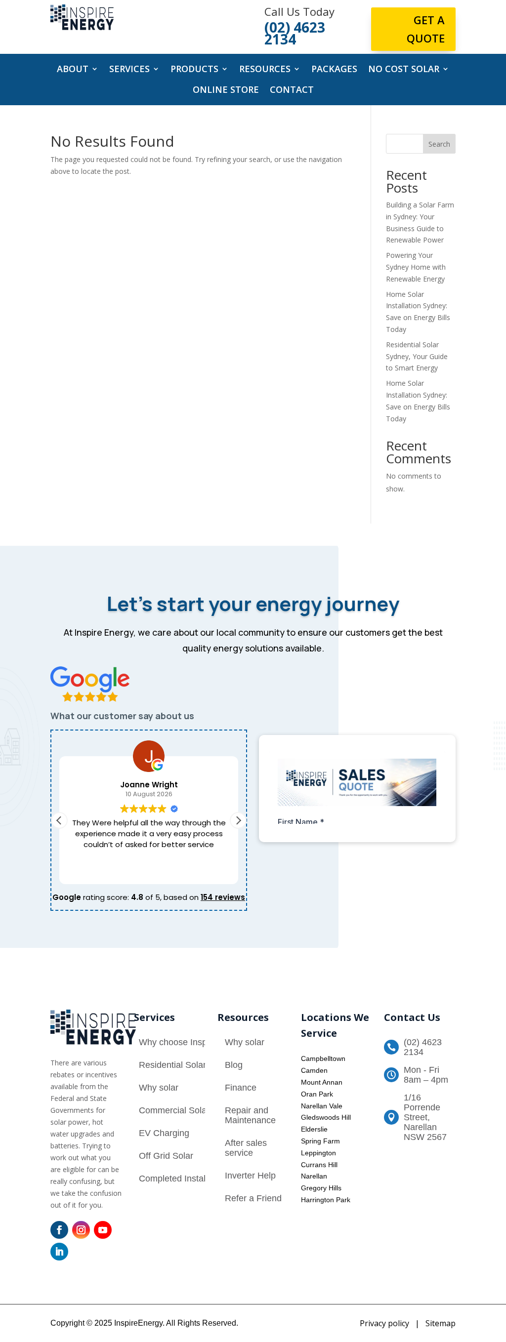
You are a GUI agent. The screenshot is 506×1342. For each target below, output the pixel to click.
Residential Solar (172, 1065)
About (72, 70)
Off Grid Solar (166, 1156)
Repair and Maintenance (250, 1115)
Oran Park (317, 1094)
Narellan (314, 1176)
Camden (314, 1070)
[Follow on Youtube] (103, 1230)
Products (194, 70)
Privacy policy (384, 1323)
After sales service (246, 1148)
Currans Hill (319, 1165)
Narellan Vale (321, 1106)
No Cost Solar (403, 70)
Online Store (226, 90)
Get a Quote (426, 28)
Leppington (318, 1153)
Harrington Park (325, 1200)
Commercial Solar (174, 1110)
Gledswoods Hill (326, 1117)
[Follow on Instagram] (81, 1230)
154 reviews (223, 897)
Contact (292, 90)
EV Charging (164, 1133)
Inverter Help (250, 1175)
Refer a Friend (253, 1198)
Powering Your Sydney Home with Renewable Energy (416, 267)
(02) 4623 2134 (423, 1047)
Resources (265, 70)
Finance (240, 1088)
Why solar (158, 1088)
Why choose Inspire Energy (193, 1042)
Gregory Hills (321, 1188)
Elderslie (314, 1129)
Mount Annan (321, 1082)
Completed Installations (185, 1178)
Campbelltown (323, 1058)
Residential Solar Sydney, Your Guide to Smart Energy (417, 356)
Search (439, 144)
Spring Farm (320, 1141)
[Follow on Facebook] (59, 1230)
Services (129, 70)
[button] (238, 820)
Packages (334, 70)
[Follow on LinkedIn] (59, 1252)
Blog (234, 1065)
